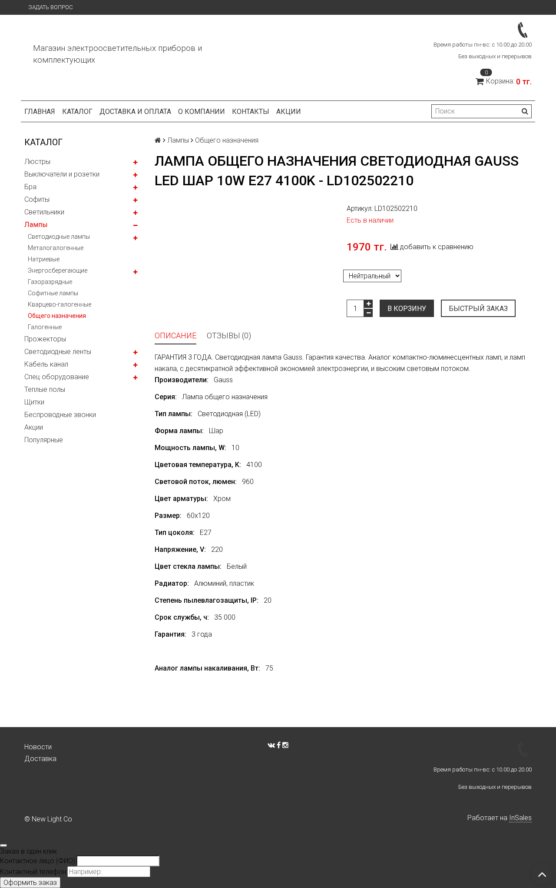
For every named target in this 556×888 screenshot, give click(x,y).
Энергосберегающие (57, 270)
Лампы (36, 224)
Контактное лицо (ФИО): (38, 861)
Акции (33, 427)
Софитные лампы (53, 293)
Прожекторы (45, 339)
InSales (520, 818)
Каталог (77, 111)
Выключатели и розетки (61, 174)
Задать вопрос (50, 7)
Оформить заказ (30, 882)
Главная (39, 111)
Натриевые (44, 259)
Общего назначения (57, 315)
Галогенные (45, 327)
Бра (30, 187)
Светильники (44, 212)
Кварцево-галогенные (59, 304)
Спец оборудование (56, 377)
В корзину (406, 308)
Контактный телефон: (33, 872)
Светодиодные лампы (59, 236)
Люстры (37, 161)
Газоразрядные (50, 281)
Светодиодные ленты (57, 351)
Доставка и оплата (135, 111)
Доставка (40, 758)
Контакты (250, 111)
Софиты (37, 199)
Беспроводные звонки (60, 415)
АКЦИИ (288, 111)
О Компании (201, 111)
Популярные (43, 440)
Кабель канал (46, 364)
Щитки (34, 402)
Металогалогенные (55, 247)
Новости (38, 747)
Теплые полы (44, 389)
